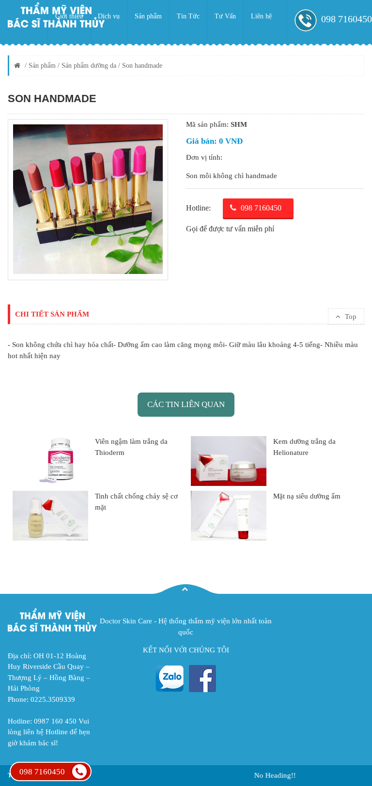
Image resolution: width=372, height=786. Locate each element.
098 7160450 (42, 771)
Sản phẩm (148, 16)
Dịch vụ (109, 16)
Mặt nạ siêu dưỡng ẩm (307, 496)
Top (349, 316)
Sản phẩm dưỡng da (89, 65)
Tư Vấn (225, 16)
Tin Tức (188, 16)
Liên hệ (261, 16)
